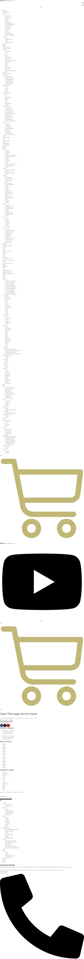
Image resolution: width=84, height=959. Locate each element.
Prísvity (6, 361)
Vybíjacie (7, 158)
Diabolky (4, 204)
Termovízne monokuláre (10, 281)
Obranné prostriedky (7, 445)
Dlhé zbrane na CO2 (9, 110)
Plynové (7, 171)
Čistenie (4, 750)
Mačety (4, 399)
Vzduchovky (5, 75)
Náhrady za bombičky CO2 (10, 113)
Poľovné (7, 809)
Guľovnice (5, 49)
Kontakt (4, 862)
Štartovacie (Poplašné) (10, 169)
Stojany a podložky (6, 420)
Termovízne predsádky (10, 284)
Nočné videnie (5, 359)
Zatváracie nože (8, 389)
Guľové (6, 153)
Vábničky (4, 450)
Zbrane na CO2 (6, 106)
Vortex (6, 369)
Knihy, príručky (8, 429)
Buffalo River (8, 401)
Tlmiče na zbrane (6, 140)
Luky (6, 95)
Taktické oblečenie (9, 831)
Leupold (7, 316)
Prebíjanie (5, 175)
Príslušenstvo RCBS (9, 184)
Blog (4, 860)
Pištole (4, 14)
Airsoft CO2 (7, 124)
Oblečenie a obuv (6, 827)
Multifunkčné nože (9, 392)
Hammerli (7, 58)
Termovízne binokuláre (10, 282)
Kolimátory (5, 368)
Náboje (4, 149)
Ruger (6, 20)
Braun (6, 365)
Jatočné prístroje (6, 137)
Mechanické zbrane (7, 92)
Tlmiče (4, 745)
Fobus (4, 778)
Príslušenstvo (5, 407)
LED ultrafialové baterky (7, 258)
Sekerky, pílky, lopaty (10, 855)
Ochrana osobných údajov (8, 732)
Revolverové (7, 152)
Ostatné (4, 754)
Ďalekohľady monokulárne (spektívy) (12, 350)
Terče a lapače (8, 430)
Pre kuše (7, 218)
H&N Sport (7, 205)
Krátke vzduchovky (9, 78)
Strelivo (4, 747)
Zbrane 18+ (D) (8, 806)
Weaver (6, 332)
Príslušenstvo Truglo (9, 439)
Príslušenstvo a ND (9, 79)
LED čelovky (5, 257)
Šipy (3, 217)
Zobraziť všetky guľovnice (10, 60)
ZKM (6, 334)
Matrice (6, 181)
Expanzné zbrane (6, 85)
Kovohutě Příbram (9, 208)
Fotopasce (5, 364)
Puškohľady (5, 315)
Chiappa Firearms (9, 39)
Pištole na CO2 (8, 107)
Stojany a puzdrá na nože (10, 409)
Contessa (7, 297)
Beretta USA (7, 21)
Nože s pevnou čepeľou (10, 387)
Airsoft (4, 122)
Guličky (4, 227)
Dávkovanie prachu (9, 178)
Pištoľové (7, 150)
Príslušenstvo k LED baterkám (9, 260)
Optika (4, 751)
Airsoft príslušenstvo (9, 128)
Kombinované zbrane (7, 73)
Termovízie (5, 279)
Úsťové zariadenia (9, 813)
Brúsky (6, 408)
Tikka (6, 54)
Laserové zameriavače (7, 355)
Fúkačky (7, 98)
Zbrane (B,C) (8, 804)
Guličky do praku (8, 233)
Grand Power (8, 15)
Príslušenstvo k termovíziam (11, 287)
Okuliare (7, 836)
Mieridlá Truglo (6, 435)
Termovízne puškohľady (10, 285)
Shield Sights (8, 372)
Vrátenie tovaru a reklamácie (8, 730)
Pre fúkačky (7, 221)
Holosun (7, 371)
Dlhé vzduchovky (8, 76)
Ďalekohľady (5, 347)
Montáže (4, 325)
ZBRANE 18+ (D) (6, 12)
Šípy (6, 826)
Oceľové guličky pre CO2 (10, 230)
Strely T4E (7, 229)
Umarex (6, 88)
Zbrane (4, 744)
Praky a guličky (8, 97)
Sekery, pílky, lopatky (7, 414)
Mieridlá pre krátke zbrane (10, 436)
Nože (4, 386)
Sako (6, 52)
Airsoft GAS (7, 125)
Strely (6, 186)
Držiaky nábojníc (8, 180)
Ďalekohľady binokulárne (10, 349)
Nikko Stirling (8, 318)
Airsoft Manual (8, 126)
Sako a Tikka (8, 329)
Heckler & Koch (8, 17)
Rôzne (4, 427)
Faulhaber (7, 451)
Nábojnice (7, 187)
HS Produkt (7, 18)
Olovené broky (8, 235)
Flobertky (4, 135)
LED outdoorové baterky (8, 245)
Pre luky (6, 220)
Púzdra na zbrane (9, 834)
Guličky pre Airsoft (9, 232)
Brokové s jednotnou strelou (11, 155)
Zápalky (7, 189)
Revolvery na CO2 (8, 109)
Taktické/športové (9, 811)
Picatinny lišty (5, 295)
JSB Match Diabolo (9, 207)
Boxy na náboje (8, 183)
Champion (7, 421)
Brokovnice (5, 72)
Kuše (6, 94)
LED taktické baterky (7, 251)
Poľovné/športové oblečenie (12, 829)
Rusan (6, 300)
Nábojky (4, 168)
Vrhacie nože (8, 390)
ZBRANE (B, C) (6, 11)
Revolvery (5, 36)
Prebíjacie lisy (8, 177)
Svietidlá (4, 748)
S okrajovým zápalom (9, 156)
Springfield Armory (9, 23)
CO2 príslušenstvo (9, 112)
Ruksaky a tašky (9, 837)
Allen (6, 423)
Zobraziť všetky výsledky (6, 799)
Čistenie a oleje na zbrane (8, 263)
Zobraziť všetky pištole (9, 24)
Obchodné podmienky (7, 733)
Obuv (6, 832)
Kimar (6, 86)
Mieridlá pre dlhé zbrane (10, 438)
